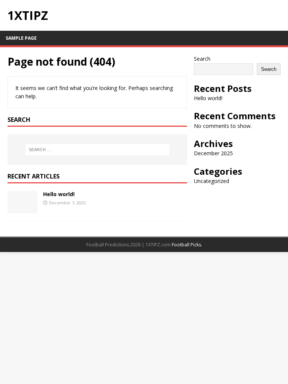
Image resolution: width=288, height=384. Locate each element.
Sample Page (21, 38)
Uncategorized (211, 180)
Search (202, 58)
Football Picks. (187, 245)
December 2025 (213, 153)
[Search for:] (97, 149)
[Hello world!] (23, 208)
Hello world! (59, 194)
